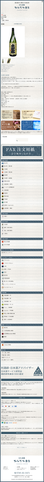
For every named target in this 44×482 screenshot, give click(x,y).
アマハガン (7, 260)
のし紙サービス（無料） (8, 359)
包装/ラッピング (6, 357)
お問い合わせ (5, 468)
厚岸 (5, 272)
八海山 (6, 233)
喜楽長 (6, 193)
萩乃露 (6, 202)
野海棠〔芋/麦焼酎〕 (9, 316)
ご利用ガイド (5, 466)
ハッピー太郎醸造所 (9, 187)
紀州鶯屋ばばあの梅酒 (9, 333)
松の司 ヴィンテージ (7, 252)
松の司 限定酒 (8, 166)
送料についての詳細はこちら (22, 447)
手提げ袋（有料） (6, 355)
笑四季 (6, 175)
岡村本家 (6, 196)
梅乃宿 (6, 327)
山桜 (5, 266)
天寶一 (6, 216)
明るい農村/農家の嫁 (9, 313)
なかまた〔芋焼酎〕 (9, 310)
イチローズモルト (8, 263)
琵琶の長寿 (7, 181)
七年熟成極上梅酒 (8, 330)
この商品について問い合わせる (7, 66)
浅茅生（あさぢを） (9, 205)
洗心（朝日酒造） (8, 230)
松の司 (6, 163)
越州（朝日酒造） (8, 227)
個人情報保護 (32, 468)
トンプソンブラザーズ (9, 284)
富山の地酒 (7, 241)
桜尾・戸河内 (7, 269)
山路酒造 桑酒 (8, 208)
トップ (2, 13)
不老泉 (6, 199)
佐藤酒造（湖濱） (8, 184)
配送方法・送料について (34, 466)
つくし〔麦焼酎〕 (8, 307)
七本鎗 (6, 169)
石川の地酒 (7, 244)
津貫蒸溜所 (7, 278)
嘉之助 (6, 275)
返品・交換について (5, 69)
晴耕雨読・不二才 (8, 304)
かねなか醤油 (7, 344)
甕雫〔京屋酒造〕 (8, 319)
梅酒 (5, 336)
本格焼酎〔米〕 (8, 301)
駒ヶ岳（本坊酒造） (9, 281)
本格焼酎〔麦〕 (8, 298)
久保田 (6, 224)
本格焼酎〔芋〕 (8, 295)
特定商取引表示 (33, 469)
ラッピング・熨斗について (21, 468)
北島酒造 (6, 190)
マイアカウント (6, 469)
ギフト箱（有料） (6, 352)
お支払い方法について (21, 469)
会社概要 (18, 466)
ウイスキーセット (8, 287)
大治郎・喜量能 (8, 178)
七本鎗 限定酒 (8, 172)
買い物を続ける (4, 71)
